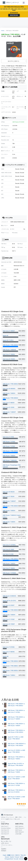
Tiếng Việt (23, 855)
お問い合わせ (5, 843)
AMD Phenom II (19, 828)
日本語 (8, 855)
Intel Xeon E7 (5, 834)
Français (17, 857)
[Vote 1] (18, 804)
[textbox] (14, 61)
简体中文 (17, 855)
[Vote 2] (19, 804)
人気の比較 (18, 834)
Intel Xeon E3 (5, 830)
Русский (16, 859)
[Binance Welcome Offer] (14, 12)
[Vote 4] (23, 804)
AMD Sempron (19, 832)
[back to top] (25, 858)
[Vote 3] (21, 804)
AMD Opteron (19, 826)
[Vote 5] (25, 804)
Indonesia (21, 859)
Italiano (21, 857)
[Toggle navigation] (24, 2)
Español (12, 857)
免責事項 (3, 849)
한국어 (13, 855)
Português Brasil (9, 859)
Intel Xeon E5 (5, 832)
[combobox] (14, 61)
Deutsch (7, 857)
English (4, 855)
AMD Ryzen (18, 830)
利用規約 (3, 850)
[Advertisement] (14, 22)
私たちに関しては (6, 841)
